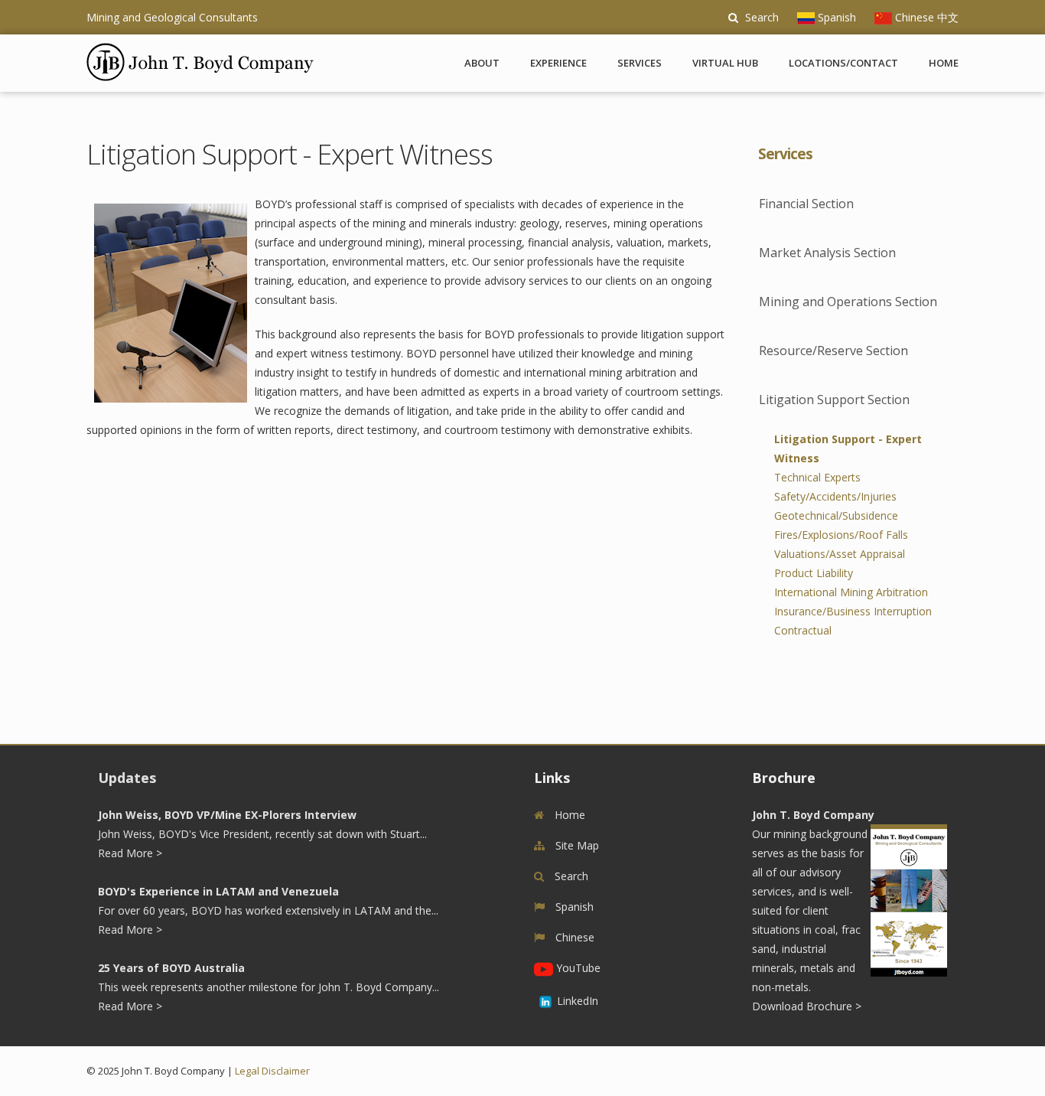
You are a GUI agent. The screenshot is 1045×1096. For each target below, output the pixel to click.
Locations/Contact (843, 63)
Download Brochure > (806, 1006)
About (482, 63)
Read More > (130, 853)
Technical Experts (817, 477)
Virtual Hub (725, 63)
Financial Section (806, 203)
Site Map (575, 845)
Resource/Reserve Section (833, 350)
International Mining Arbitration (851, 592)
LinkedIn (577, 1000)
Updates (127, 777)
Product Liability (813, 573)
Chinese (573, 937)
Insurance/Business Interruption (853, 611)
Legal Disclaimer (272, 1071)
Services (639, 63)
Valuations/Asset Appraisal (839, 553)
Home (944, 63)
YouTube (577, 968)
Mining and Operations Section (848, 301)
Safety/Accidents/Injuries (835, 496)
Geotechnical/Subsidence (836, 515)
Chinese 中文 (925, 17)
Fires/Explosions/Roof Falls (841, 534)
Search (760, 17)
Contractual (803, 630)
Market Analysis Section (827, 252)
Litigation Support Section (834, 399)
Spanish (835, 17)
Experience (558, 63)
